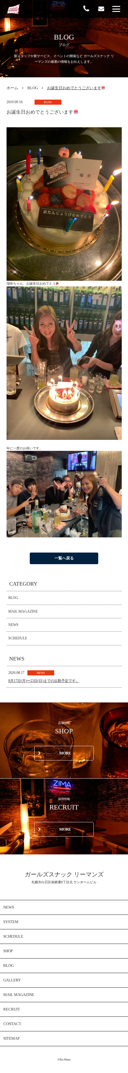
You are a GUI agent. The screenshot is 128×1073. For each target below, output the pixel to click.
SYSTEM (10, 922)
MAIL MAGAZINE (23, 611)
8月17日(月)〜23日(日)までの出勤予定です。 (43, 681)
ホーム (12, 88)
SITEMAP (11, 1038)
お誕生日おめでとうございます (74, 88)
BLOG (32, 88)
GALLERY (12, 980)
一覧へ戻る (64, 558)
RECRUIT (11, 1009)
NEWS (13, 625)
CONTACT (12, 1024)
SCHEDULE (17, 638)
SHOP (8, 951)
